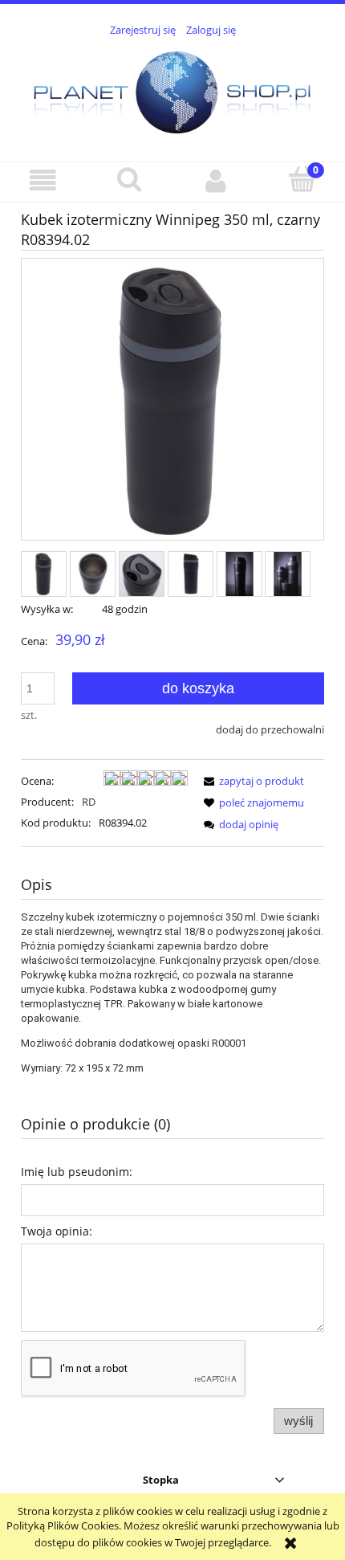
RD (88, 801)
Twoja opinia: (56, 1231)
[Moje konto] (215, 181)
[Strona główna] (172, 90)
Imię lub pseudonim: (76, 1171)
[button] (43, 181)
